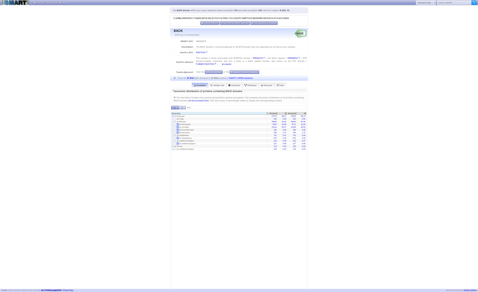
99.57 (284, 116)
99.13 (303, 116)
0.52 (284, 119)
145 (275, 119)
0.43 (284, 146)
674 (275, 138)
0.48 (284, 141)
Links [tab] (281, 85)
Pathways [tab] (252, 85)
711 (275, 135)
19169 (293, 127)
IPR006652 (293, 58)
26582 (274, 122)
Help (63, 2)
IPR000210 (258, 58)
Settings (53, 2)
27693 (293, 116)
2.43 (284, 138)
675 (294, 138)
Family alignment (214, 72)
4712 (294, 124)
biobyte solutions (470, 290)
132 (275, 141)
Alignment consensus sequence (245, 72)
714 (294, 135)
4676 (275, 124)
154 (294, 119)
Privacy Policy (68, 290)
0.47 (303, 141)
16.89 (284, 124)
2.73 (284, 133)
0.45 (303, 130)
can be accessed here (198, 100)
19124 (274, 127)
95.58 (303, 122)
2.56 (303, 135)
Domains (40, 2)
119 (275, 146)
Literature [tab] (235, 85)
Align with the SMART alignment (235, 23)
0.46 (284, 130)
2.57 (284, 135)
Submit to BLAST (211, 23)
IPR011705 (201, 52)
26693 (293, 122)
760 (294, 133)
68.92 (303, 127)
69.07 (284, 127)
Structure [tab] (267, 85)
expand (227, 64)
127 (275, 144)
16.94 (303, 124)
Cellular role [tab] (218, 85)
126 (275, 130)
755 (275, 133)
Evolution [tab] (201, 85)
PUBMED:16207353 (205, 64)
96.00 (284, 122)
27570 (274, 116)
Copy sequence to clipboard (265, 23)
